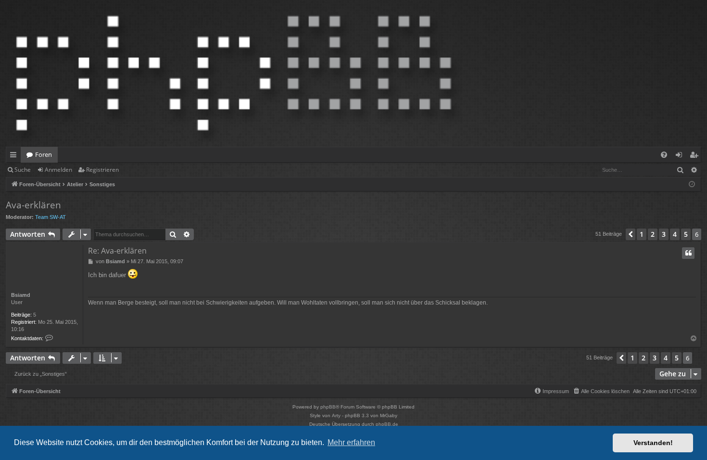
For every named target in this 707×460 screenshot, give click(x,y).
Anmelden (58, 170)
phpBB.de (387, 424)
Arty (336, 415)
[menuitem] (663, 155)
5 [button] (686, 234)
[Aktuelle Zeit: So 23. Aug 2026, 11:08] (692, 184)
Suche (22, 170)
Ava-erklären (33, 205)
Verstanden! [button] (653, 443)
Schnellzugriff (15, 156)
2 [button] (653, 234)
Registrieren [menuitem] (695, 156)
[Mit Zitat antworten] (688, 253)
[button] (630, 234)
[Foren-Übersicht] (234, 73)
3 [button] (664, 234)
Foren (43, 154)
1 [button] (642, 234)
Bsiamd (20, 295)
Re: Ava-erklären (117, 251)
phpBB (328, 406)
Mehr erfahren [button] (351, 442)
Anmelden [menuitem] (680, 156)
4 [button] (675, 234)
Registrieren (102, 170)
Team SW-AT (50, 217)
